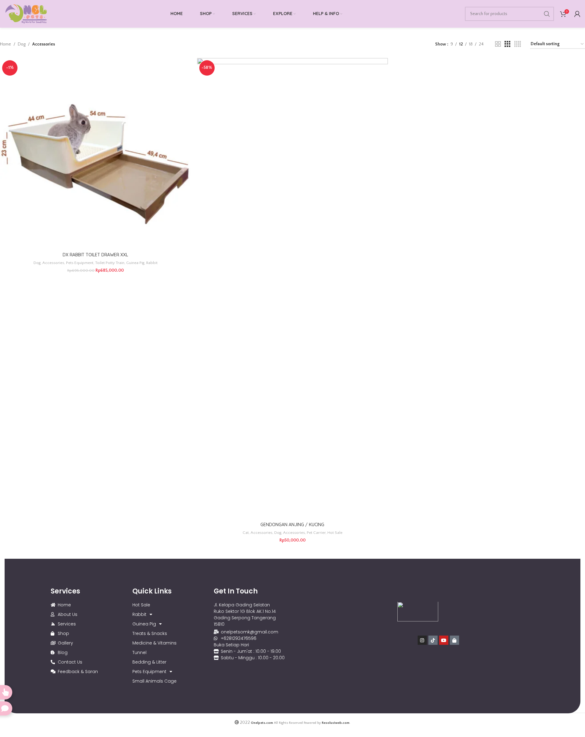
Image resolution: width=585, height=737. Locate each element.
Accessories (53, 263)
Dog (21, 44)
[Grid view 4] (517, 44)
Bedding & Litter (149, 662)
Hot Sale (334, 532)
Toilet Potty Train (109, 263)
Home (5, 44)
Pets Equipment (79, 263)
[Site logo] (26, 13)
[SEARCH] (547, 14)
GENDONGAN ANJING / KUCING (292, 524)
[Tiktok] (433, 640)
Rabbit (152, 263)
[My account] (577, 14)
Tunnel (139, 652)
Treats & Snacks (149, 633)
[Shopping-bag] (454, 640)
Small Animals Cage (154, 681)
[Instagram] (422, 640)
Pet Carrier (316, 532)
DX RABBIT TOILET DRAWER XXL (95, 255)
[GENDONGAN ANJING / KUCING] (292, 288)
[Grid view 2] (498, 44)
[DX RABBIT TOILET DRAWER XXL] (95, 153)
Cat (246, 532)
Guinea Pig (135, 263)
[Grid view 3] (507, 44)
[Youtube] (443, 640)
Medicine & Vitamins (154, 643)
